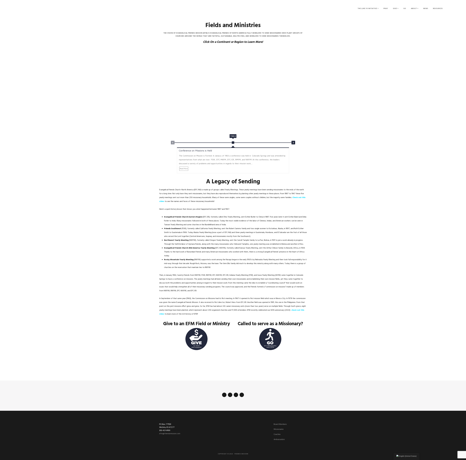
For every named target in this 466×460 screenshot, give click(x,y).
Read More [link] (184, 169)
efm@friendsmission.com (169, 433)
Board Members (280, 424)
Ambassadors (279, 439)
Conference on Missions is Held (195, 150)
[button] (173, 142)
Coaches (277, 434)
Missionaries (279, 429)
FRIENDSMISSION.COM (35, 8)
